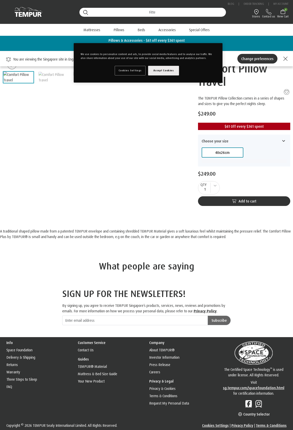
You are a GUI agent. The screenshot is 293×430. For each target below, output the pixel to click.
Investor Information (164, 357)
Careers (154, 372)
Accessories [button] (167, 30)
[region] (148, 63)
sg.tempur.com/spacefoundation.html (253, 388)
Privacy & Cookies (162, 388)
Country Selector (256, 414)
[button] (18, 77)
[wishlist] (286, 91)
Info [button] (9, 342)
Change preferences (257, 58)
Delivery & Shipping (20, 357)
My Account (280, 4)
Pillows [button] (119, 30)
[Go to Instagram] (258, 403)
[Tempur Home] (26, 12)
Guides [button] (83, 359)
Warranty (13, 372)
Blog (231, 4)
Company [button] (156, 342)
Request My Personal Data (169, 403)
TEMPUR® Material (92, 366)
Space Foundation (19, 350)
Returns (12, 364)
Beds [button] (141, 30)
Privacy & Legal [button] (161, 381)
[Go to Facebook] (248, 403)
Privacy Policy (205, 311)
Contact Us (86, 350)
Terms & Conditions (163, 396)
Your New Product (91, 381)
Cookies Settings (215, 425)
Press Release (159, 364)
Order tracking (254, 4)
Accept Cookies (163, 70)
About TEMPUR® (162, 350)
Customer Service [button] (92, 342)
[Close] (285, 59)
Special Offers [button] (199, 30)
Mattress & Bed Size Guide (97, 374)
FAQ (9, 386)
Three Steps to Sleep (21, 379)
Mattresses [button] (92, 30)
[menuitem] (141, 30)
